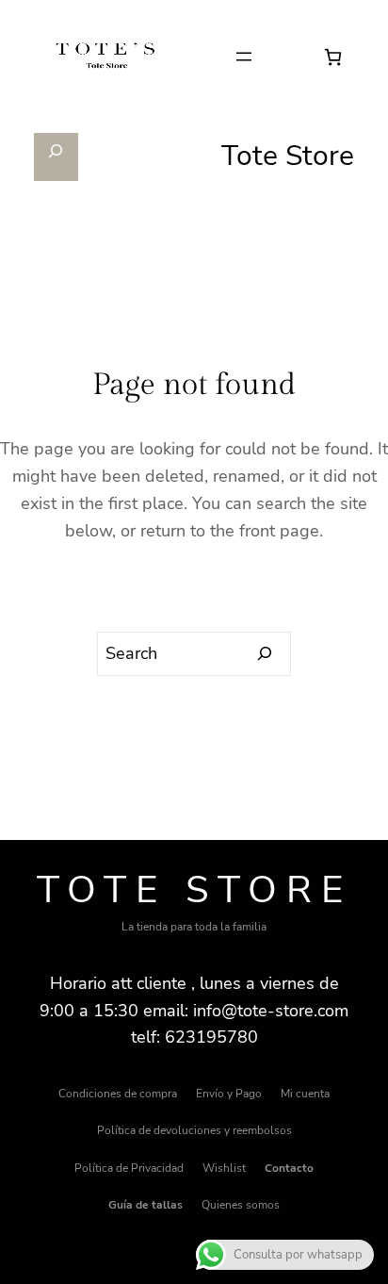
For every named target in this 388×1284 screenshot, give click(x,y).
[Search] (265, 654)
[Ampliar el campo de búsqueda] (56, 157)
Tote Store (194, 889)
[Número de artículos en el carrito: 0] (333, 57)
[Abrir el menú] (244, 56)
